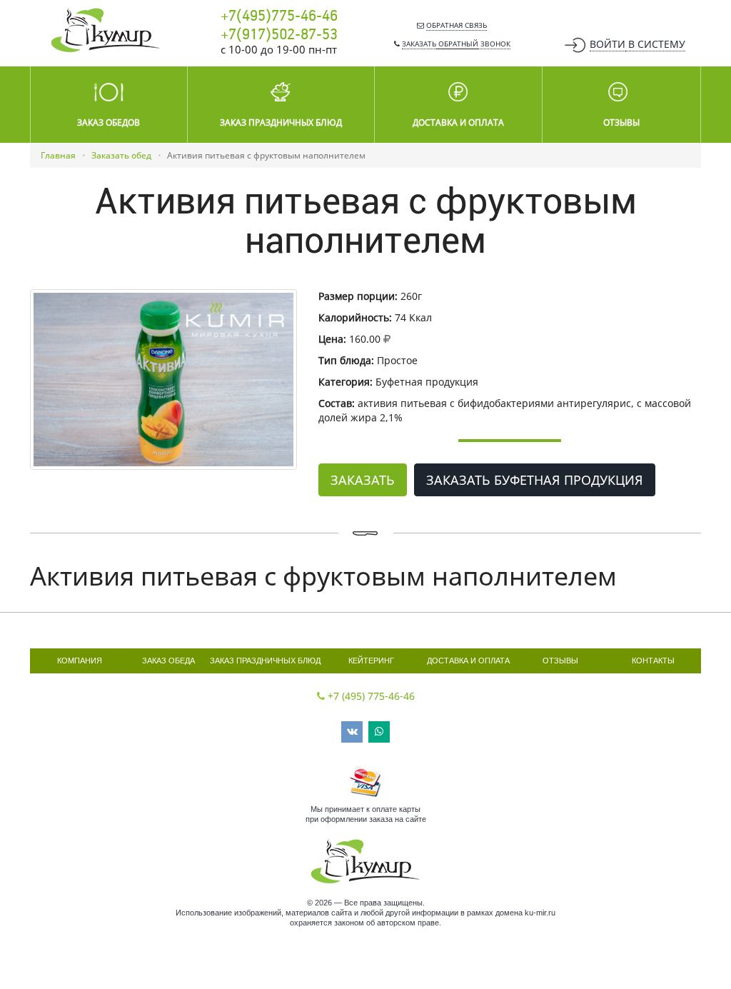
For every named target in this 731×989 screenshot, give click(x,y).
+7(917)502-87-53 (279, 35)
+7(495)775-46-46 (279, 16)
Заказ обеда (168, 660)
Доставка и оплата (468, 660)
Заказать (363, 479)
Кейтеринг (371, 660)
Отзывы (560, 660)
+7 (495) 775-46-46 (371, 696)
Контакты (653, 660)
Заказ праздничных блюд (265, 660)
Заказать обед (121, 155)
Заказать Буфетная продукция (534, 479)
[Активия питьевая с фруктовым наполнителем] (163, 379)
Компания (79, 660)
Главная (58, 155)
